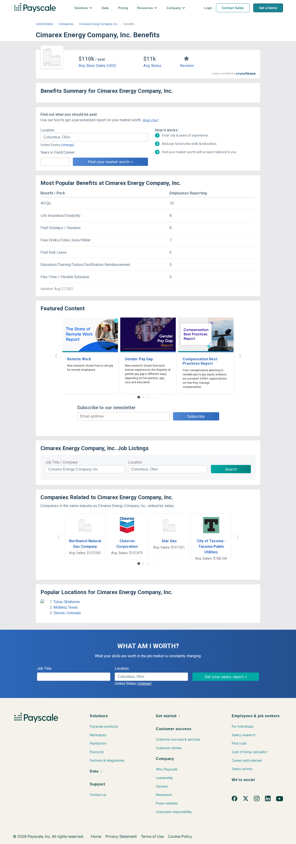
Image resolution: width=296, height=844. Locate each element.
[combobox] (94, 137)
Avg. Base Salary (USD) (97, 65)
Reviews (187, 65)
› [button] (240, 355)
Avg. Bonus (152, 65)
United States (44, 24)
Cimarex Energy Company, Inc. (98, 24)
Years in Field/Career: (57, 152)
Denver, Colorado (67, 613)
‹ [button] (56, 355)
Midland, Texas (65, 607)
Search (231, 469)
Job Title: (44, 668)
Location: (47, 130)
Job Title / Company (61, 462)
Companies (66, 24)
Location (135, 462)
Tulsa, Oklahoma (66, 602)
